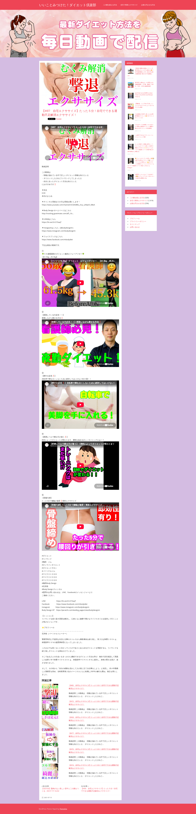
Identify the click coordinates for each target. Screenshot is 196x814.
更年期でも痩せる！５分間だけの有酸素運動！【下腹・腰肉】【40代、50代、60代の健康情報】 (144, 84)
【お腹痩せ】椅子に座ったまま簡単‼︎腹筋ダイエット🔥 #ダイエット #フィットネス (144, 116)
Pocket (58, 119)
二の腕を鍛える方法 (110, 5)
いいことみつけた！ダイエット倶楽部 (67, 5)
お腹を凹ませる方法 (148, 5)
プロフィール (135, 218)
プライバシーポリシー (138, 221)
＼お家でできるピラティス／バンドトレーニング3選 (144, 136)
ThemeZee (63, 809)
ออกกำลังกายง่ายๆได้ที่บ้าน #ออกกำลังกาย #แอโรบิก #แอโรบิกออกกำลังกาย (144, 95)
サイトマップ (135, 224)
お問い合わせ (135, 227)
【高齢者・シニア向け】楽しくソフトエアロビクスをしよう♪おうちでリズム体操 (144, 105)
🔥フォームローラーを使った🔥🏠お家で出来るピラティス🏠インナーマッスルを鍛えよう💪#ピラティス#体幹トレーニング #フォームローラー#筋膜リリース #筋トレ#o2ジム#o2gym (141, 162)
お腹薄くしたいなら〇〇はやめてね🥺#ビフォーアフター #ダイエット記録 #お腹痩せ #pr (144, 176)
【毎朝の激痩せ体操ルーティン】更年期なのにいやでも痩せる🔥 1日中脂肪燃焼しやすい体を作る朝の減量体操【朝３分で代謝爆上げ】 (140, 71)
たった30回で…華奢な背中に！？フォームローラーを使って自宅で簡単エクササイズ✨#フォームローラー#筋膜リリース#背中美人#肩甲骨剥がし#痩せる (140, 147)
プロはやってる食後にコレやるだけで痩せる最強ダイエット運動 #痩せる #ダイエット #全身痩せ (144, 126)
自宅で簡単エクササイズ (129, 5)
